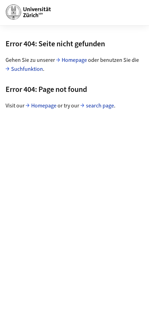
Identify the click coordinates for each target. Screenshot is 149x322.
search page (100, 106)
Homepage (74, 60)
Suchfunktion (27, 69)
